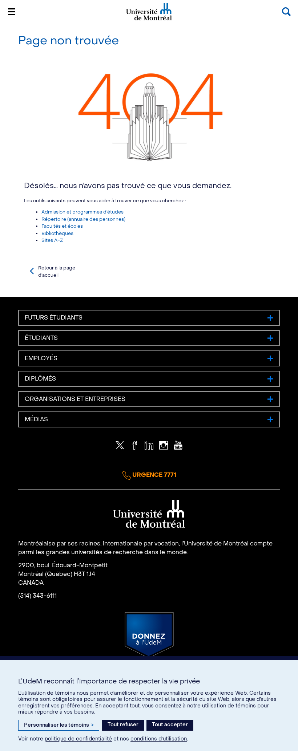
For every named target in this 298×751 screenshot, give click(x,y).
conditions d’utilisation (158, 738)
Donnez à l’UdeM (149, 635)
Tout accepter (170, 724)
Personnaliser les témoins (58, 725)
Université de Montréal (149, 19)
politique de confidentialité (78, 738)
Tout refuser (123, 724)
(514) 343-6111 (37, 596)
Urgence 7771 (153, 475)
